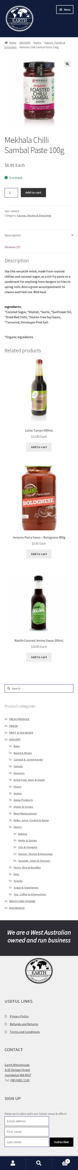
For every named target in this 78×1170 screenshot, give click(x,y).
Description (13, 235)
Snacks (18, 881)
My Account (13, 1163)
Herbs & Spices (27, 840)
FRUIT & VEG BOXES (21, 732)
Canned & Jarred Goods (28, 759)
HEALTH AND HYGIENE (22, 901)
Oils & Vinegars (27, 847)
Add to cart (33, 192)
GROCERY (25, 42)
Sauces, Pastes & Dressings (34, 215)
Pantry (37, 42)
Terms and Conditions (25, 1032)
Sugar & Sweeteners (26, 887)
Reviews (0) (12, 247)
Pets (16, 874)
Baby (17, 746)
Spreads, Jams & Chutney (34, 861)
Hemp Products (23, 800)
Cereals (18, 766)
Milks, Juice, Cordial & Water (31, 820)
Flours (17, 786)
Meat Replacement (25, 813)
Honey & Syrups (23, 807)
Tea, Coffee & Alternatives (30, 894)
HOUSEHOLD (17, 908)
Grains (18, 793)
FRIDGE (13, 726)
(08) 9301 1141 (20, 1080)
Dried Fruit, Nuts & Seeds (29, 780)
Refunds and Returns (24, 1024)
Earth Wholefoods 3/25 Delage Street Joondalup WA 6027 (18, 1070)
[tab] (39, 235)
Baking (22, 834)
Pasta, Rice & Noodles (27, 867)
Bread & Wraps (23, 753)
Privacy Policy (19, 1016)
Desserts (19, 773)
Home (12, 42)
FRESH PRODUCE (19, 719)
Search (39, 1163)
